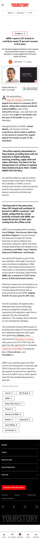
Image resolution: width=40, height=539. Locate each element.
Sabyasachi (24, 420)
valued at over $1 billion (12, 349)
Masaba (8, 420)
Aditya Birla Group (12, 404)
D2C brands (23, 393)
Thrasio (8, 409)
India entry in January (24, 339)
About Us (5, 495)
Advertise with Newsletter (14, 487)
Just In (7, 393)
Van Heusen (9, 430)
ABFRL (7, 398)
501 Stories (28, 61)
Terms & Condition (8, 498)
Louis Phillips (10, 425)
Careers (17, 495)
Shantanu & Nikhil (12, 414)
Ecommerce (19, 33)
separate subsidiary (15, 100)
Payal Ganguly (18, 61)
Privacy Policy (31, 495)
